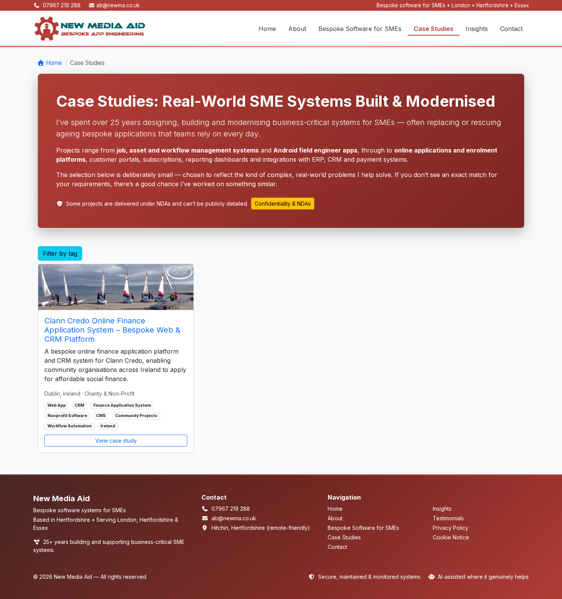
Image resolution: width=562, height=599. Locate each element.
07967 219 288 (62, 5)
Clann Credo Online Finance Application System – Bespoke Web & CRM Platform (112, 330)
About (297, 28)
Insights (477, 28)
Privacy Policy (450, 527)
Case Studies (433, 28)
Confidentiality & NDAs (283, 203)
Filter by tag (60, 253)
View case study (116, 440)
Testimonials (448, 518)
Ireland (108, 426)
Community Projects (136, 415)
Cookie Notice (451, 537)
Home (267, 28)
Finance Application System (122, 405)
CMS (101, 415)
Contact (511, 28)
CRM (79, 405)
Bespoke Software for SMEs (359, 28)
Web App (56, 405)
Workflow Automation (69, 426)
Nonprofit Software (67, 415)
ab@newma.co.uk (118, 5)
